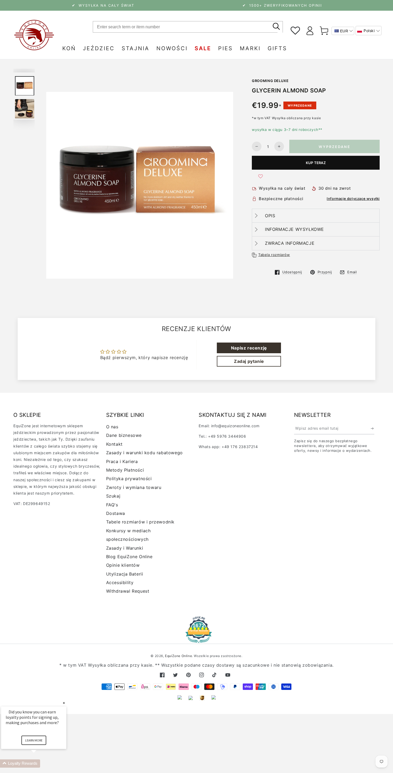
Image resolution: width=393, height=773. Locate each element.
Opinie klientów (123, 565)
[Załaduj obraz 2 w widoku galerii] (24, 109)
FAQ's (112, 504)
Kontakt (114, 444)
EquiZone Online (178, 656)
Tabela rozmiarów (274, 255)
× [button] (64, 702)
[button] (369, 30)
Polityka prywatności (129, 478)
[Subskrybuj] (372, 428)
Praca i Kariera (122, 461)
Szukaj (113, 496)
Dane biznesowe (124, 435)
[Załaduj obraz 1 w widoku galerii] (24, 86)
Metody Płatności (125, 470)
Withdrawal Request (127, 591)
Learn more (34, 740)
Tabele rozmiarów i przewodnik (140, 522)
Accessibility (120, 582)
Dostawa (115, 513)
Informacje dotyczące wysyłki (353, 198)
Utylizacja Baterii (124, 574)
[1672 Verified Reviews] (196, 639)
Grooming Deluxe (270, 81)
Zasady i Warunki (124, 548)
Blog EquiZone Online (129, 556)
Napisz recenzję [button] (249, 348)
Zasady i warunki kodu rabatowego (144, 452)
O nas (112, 426)
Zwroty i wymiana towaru (133, 487)
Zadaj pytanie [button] (249, 361)
